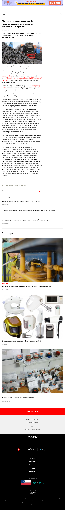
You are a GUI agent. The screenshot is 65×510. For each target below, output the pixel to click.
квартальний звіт (7, 76)
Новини (32, 458)
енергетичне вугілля (12, 185)
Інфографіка (32, 471)
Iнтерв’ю (32, 468)
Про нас (32, 475)
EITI (32, 426)
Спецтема (32, 465)
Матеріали (32, 461)
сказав (27, 72)
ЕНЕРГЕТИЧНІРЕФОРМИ (32, 419)
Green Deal (22, 185)
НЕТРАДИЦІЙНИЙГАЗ (32, 422)
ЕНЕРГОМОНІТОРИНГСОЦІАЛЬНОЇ (32, 429)
